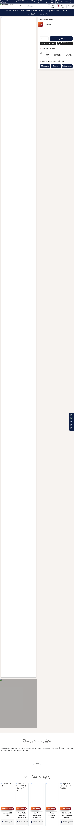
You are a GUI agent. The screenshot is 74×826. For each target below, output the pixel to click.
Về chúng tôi (40, 1)
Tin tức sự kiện (59, 1)
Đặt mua (61, 38)
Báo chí (47, 1)
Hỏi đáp (52, 1)
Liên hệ (71, 1)
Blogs (66, 1)
